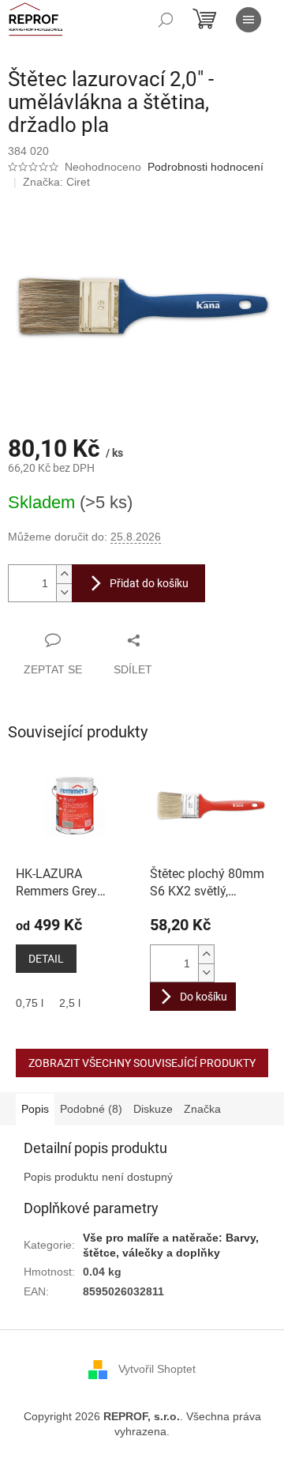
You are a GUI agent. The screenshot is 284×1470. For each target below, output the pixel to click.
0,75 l (29, 1003)
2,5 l (69, 1003)
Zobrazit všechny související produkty (142, 1063)
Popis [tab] (35, 1108)
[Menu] (248, 20)
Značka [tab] (202, 1108)
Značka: (56, 181)
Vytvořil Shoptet (157, 1369)
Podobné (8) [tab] (91, 1108)
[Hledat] (165, 20)
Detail (46, 958)
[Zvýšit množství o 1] (64, 574)
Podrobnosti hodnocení (205, 166)
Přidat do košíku (149, 583)
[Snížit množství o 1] (64, 592)
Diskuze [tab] (153, 1108)
